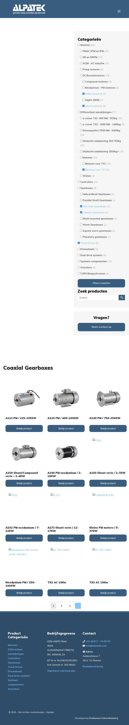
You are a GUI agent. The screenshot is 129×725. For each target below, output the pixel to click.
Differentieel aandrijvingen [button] (98, 112)
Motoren (12, 645)
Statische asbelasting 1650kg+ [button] (103, 151)
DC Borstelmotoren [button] (96, 75)
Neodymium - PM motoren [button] (102, 87)
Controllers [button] (89, 181)
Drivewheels (15, 671)
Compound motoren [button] (98, 81)
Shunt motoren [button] (95, 106)
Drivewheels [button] (89, 249)
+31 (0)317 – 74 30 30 (98, 641)
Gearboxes (14, 662)
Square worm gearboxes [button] (99, 230)
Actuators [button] (87, 267)
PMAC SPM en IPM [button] (96, 51)
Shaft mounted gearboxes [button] (100, 218)
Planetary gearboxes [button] (97, 236)
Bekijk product (24, 428)
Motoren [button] (87, 45)
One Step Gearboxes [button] (96, 206)
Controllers (14, 658)
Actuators (13, 688)
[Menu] (119, 11)
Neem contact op (101, 326)
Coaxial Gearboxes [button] (95, 212)
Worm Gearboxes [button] (95, 224)
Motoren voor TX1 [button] (98, 163)
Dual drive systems (19, 675)
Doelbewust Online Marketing (103, 718)
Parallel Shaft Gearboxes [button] (99, 200)
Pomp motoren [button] (93, 69)
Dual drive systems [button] (93, 255)
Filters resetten (101, 283)
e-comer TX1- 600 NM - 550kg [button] (102, 118)
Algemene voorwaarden (61, 670)
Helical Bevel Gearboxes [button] (98, 194)
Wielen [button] (89, 175)
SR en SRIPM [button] (92, 57)
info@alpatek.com (96, 645)
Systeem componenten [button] (96, 261)
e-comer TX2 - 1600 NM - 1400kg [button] (103, 124)
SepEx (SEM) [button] (94, 99)
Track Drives (15, 667)
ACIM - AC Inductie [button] (96, 63)
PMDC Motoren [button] (95, 93)
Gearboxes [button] (88, 188)
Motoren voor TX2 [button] (97, 169)
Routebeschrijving (93, 666)
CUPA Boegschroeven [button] (94, 273)
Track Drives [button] (89, 243)
